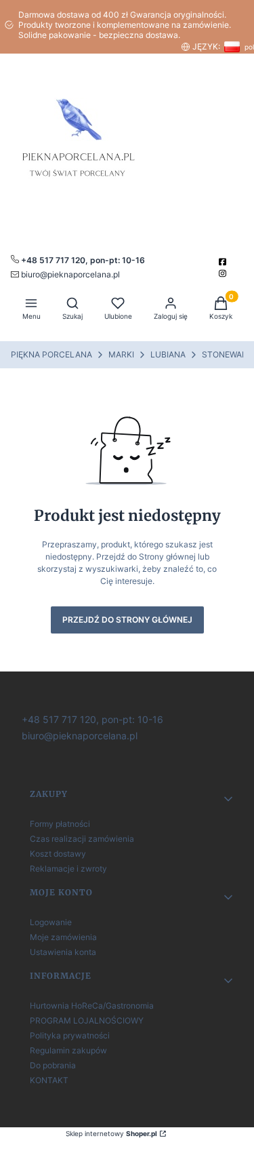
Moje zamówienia (63, 937)
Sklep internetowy (111, 1133)
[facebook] (224, 262)
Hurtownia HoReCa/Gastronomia (92, 1005)
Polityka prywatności (70, 1035)
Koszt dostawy (58, 854)
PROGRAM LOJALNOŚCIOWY (87, 1020)
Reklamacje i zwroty (68, 868)
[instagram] (224, 273)
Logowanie (51, 922)
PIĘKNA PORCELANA (51, 354)
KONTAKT (49, 1080)
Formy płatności (60, 824)
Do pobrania (53, 1065)
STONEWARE (227, 354)
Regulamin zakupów (68, 1050)
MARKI (121, 354)
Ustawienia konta (63, 952)
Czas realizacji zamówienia (82, 839)
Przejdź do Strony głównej (127, 620)
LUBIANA (168, 354)
